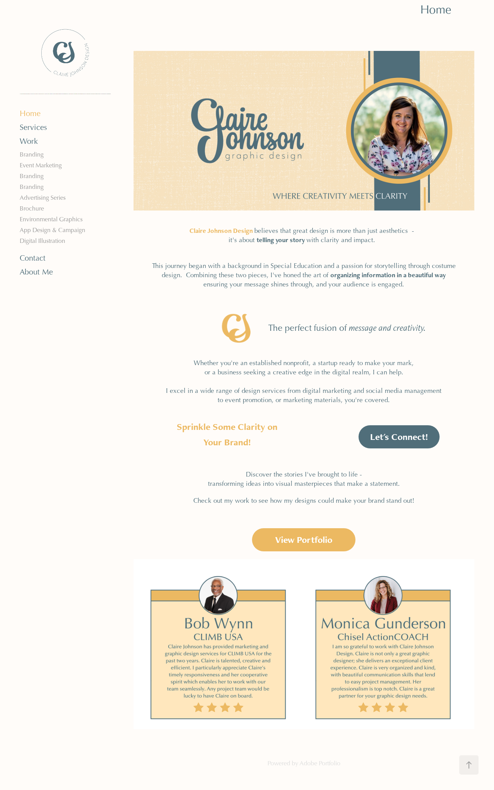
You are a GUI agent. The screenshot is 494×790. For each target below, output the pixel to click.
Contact (33, 258)
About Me (36, 272)
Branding (32, 154)
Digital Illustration (42, 241)
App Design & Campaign (52, 230)
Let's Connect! (399, 437)
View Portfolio (303, 540)
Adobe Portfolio (319, 763)
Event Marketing (41, 165)
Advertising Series (43, 198)
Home (30, 113)
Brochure (32, 208)
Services (33, 127)
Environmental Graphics (51, 219)
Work (29, 141)
